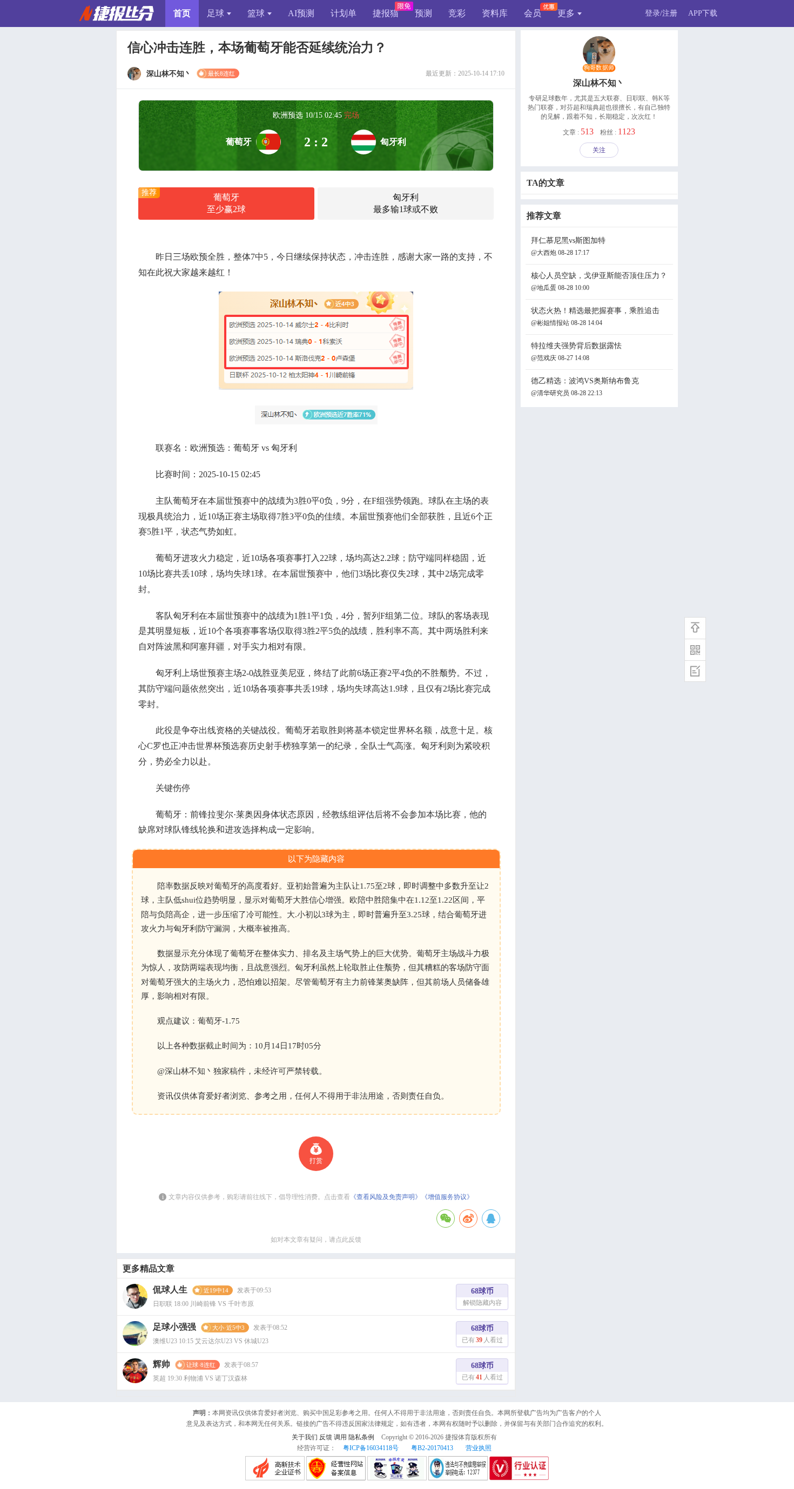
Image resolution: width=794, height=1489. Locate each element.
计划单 (343, 13)
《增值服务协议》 (447, 1197)
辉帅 (161, 1364)
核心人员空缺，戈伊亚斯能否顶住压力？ (599, 282)
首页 (182, 13)
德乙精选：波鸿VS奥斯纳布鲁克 (585, 387)
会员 (532, 13)
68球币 (482, 1297)
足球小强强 (174, 1326)
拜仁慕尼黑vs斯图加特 (568, 246)
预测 (423, 13)
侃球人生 (170, 1289)
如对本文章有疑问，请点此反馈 (316, 1239)
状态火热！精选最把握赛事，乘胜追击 (595, 317)
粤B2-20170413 (432, 1448)
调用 (340, 1437)
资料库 (495, 13)
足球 (215, 13)
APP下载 (702, 13)
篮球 (256, 13)
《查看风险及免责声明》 (385, 1197)
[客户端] (695, 649)
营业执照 (479, 1448)
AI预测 (301, 13)
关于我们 (305, 1437)
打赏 (315, 1161)
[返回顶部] (695, 628)
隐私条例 (361, 1437)
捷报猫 (386, 13)
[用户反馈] (695, 671)
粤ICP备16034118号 (371, 1448)
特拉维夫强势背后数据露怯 (576, 352)
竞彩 (457, 13)
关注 (599, 150)
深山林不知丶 (599, 82)
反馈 (325, 1437)
